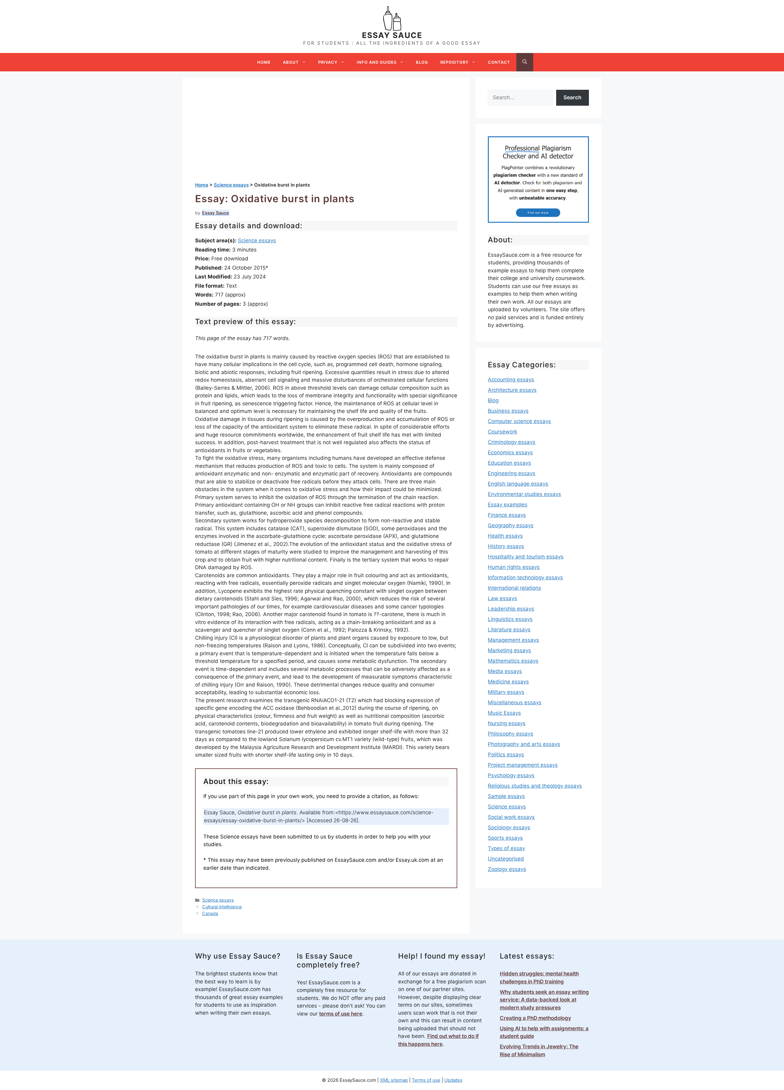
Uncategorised (506, 859)
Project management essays (523, 765)
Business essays (508, 411)
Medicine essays (508, 682)
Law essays (502, 598)
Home (264, 62)
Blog (422, 62)
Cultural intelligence (222, 906)
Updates (453, 1080)
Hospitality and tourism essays (526, 557)
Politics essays (506, 754)
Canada (210, 913)
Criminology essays (511, 442)
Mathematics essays (513, 661)
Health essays (505, 536)
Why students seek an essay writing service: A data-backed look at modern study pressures (544, 1000)
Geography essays (510, 525)
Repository (454, 62)
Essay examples (507, 504)
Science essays (257, 240)
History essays (506, 546)
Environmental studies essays (524, 494)
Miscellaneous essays (514, 702)
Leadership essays (511, 609)
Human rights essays (514, 567)
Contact (499, 62)
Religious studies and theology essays (535, 786)
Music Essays (504, 713)
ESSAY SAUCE (392, 35)
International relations (514, 588)
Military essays (506, 692)
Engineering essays (511, 473)
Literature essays (509, 629)
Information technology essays (525, 577)
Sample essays (506, 796)
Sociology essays (509, 827)
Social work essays (511, 817)
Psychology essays (511, 775)
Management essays (513, 640)
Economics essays (510, 452)
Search (572, 97)
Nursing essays (507, 723)
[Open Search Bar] (524, 62)
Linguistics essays (510, 619)
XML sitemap (394, 1080)
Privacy (327, 62)
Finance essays (507, 515)
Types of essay (506, 848)
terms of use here (340, 1014)
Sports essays (505, 838)
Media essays (505, 671)
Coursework (502, 432)
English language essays (518, 484)
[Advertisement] (326, 136)
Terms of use (426, 1080)
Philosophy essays (510, 734)
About (291, 62)
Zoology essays (507, 869)
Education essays (509, 463)
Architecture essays (512, 390)
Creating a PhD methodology (535, 1018)
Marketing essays (509, 650)
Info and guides (377, 62)
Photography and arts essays (524, 744)
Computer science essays (519, 421)
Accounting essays (511, 380)
